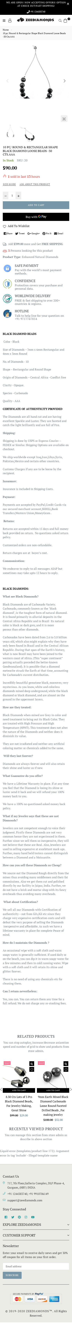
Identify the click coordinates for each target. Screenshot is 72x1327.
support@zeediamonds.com (24, 1200)
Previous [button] (7, 81)
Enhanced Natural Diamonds (40, 257)
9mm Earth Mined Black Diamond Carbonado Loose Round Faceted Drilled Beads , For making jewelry (53, 1105)
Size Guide (9, 184)
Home (6, 29)
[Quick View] (31, 1063)
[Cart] (65, 20)
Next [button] (64, 81)
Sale (7, 1063)
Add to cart (19, 1090)
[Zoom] (64, 118)
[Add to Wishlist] (31, 1069)
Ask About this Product (35, 184)
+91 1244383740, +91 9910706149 (28, 1194)
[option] (36, 72)
